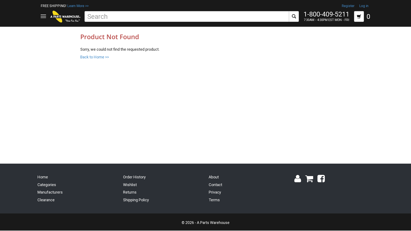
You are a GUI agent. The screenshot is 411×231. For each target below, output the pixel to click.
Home (42, 177)
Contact (215, 184)
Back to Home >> (94, 57)
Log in (363, 6)
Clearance (46, 200)
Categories (46, 184)
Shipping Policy (136, 200)
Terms (214, 200)
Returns (130, 192)
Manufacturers (50, 192)
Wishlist (130, 184)
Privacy (215, 192)
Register (348, 6)
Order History (134, 177)
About (214, 177)
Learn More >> (78, 6)
